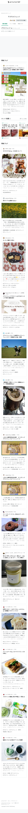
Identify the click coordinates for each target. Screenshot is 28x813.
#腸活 (16, 543)
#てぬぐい (13, 287)
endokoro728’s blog (9, 198)
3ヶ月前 (16, 65)
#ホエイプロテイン (15, 111)
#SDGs (4, 543)
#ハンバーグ (22, 469)
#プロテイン (14, 109)
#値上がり (9, 731)
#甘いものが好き (12, 285)
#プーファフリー (15, 283)
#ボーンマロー (6, 427)
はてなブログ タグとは (5, 803)
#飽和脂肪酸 (6, 230)
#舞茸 (21, 688)
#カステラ (5, 601)
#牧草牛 (13, 370)
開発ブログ (17, 803)
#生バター (17, 599)
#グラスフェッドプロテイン (17, 325)
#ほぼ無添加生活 (7, 192)
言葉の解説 (4, 23)
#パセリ (5, 773)
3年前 (13, 237)
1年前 (13, 148)
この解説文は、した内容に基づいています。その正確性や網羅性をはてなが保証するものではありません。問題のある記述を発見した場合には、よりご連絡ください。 (8, 31)
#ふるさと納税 (6, 467)
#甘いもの (5, 285)
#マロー (12, 427)
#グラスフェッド (7, 111)
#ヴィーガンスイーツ (8, 545)
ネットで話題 (13, 23)
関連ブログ (20, 23)
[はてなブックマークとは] (10, 118)
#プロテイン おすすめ (14, 327)
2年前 (15, 198)
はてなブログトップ (5, 804)
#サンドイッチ (15, 688)
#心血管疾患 (12, 230)
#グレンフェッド (7, 232)
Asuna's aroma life (9, 511)
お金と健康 (7, 333)
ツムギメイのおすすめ (9, 65)
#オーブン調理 (14, 429)
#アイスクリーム (15, 773)
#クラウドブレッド (7, 688)
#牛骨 (16, 427)
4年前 (12, 333)
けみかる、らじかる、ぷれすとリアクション (13, 552)
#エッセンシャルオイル (18, 545)
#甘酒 (8, 773)
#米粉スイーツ (10, 543)
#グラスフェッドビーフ (8, 372)
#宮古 (4, 599)
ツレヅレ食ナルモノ (9, 606)
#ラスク (18, 643)
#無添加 (5, 731)
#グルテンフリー (7, 287)
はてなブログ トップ (7, 13)
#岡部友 (13, 643)
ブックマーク (5, 123)
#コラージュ (6, 190)
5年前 (18, 434)
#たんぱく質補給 (7, 112)
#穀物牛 (16, 372)
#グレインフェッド (7, 374)
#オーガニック (18, 467)
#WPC (19, 729)
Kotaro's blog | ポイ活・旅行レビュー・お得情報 (14, 292)
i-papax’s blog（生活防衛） (10, 434)
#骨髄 (20, 427)
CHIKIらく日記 (8, 148)
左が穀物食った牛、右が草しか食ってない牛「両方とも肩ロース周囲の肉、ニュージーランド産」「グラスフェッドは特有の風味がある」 (9, 126)
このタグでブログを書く (21, 20)
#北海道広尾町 (14, 469)
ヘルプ (12, 803)
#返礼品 (12, 467)
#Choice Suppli (6, 109)
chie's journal (8, 237)
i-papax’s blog (8, 475)
